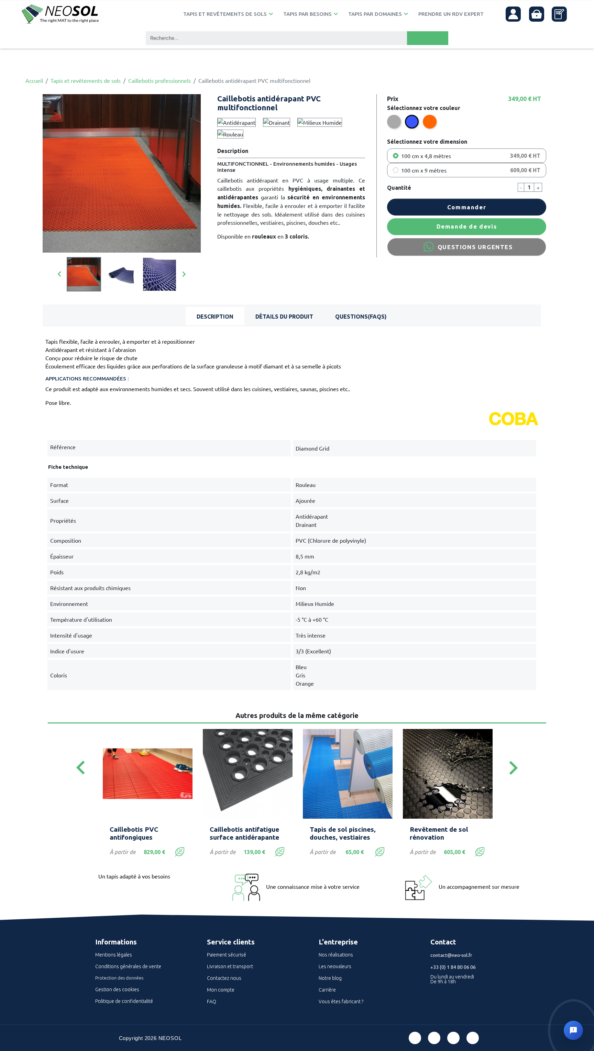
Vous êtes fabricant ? (341, 1001)
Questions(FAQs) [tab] (361, 316)
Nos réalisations (336, 955)
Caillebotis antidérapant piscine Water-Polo (247, 833)
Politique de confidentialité (124, 1001)
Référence (63, 446)
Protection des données (119, 977)
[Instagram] (472, 1038)
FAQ (211, 1001)
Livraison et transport (230, 966)
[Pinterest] (434, 1038)
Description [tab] (215, 316)
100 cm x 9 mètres (424, 170)
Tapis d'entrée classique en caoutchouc (447, 833)
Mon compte (220, 990)
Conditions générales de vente (128, 966)
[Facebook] (415, 1038)
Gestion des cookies (117, 989)
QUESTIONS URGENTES (475, 247)
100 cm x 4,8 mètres (426, 155)
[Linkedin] (453, 1038)
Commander (466, 207)
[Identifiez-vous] (513, 14)
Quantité (399, 188)
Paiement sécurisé (226, 955)
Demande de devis (467, 226)
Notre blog (330, 978)
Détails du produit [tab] (284, 316)
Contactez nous (224, 978)
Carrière (327, 990)
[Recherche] (427, 38)
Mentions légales (113, 955)
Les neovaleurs (335, 966)
